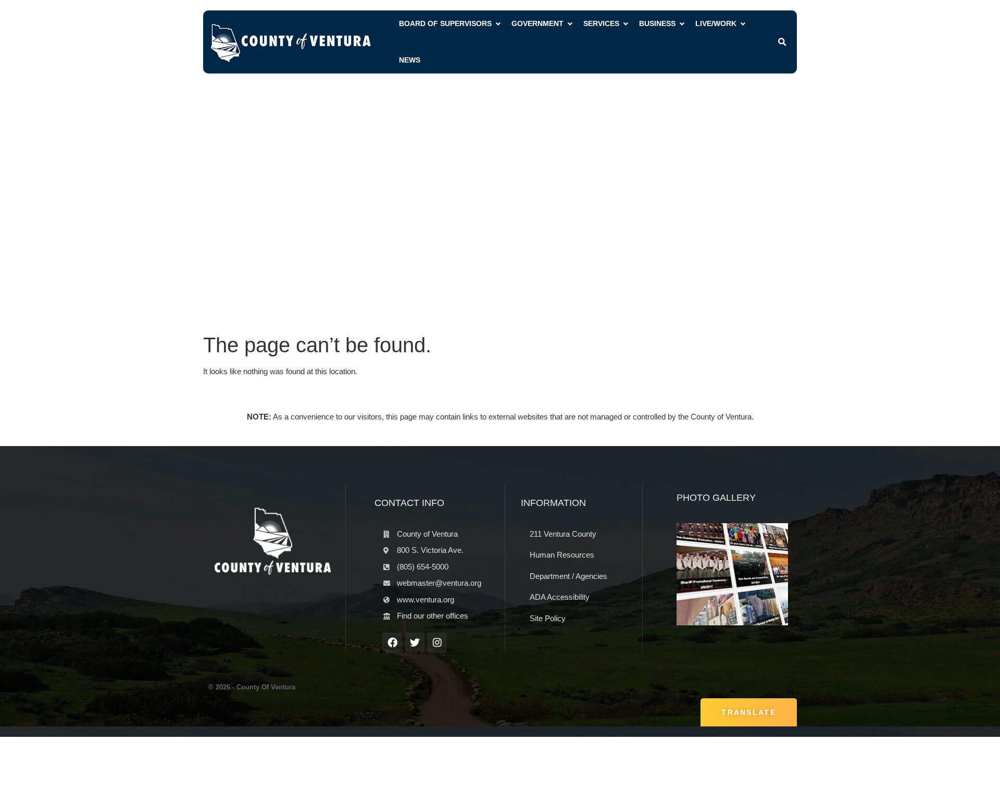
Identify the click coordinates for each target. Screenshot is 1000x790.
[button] (781, 42)
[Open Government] (569, 23)
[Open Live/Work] (742, 23)
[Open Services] (625, 23)
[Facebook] (392, 642)
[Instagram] (437, 642)
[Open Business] (681, 23)
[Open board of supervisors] (498, 23)
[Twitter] (414, 642)
